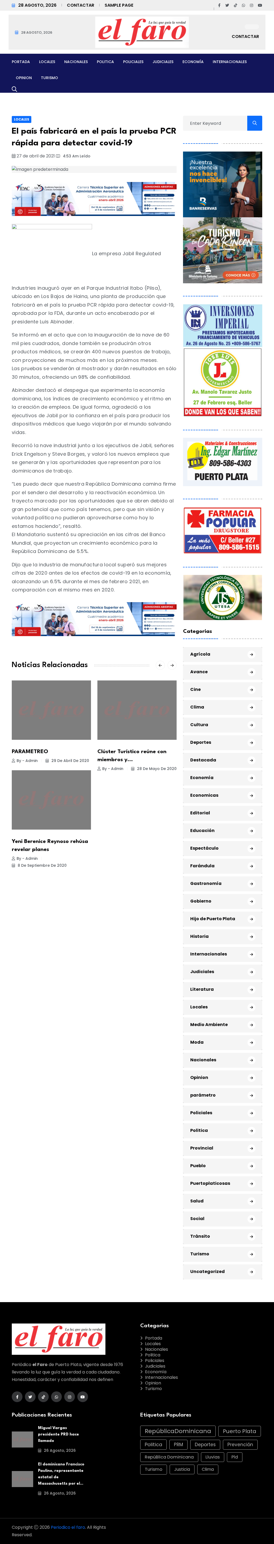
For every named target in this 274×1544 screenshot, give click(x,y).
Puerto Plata (239, 1431)
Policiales (133, 61)
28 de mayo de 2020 (156, 768)
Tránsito (200, 1236)
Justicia (182, 1469)
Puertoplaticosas (210, 1183)
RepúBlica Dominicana (169, 1457)
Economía (193, 61)
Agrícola (200, 654)
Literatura (202, 989)
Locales (47, 61)
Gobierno (200, 901)
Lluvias (213, 1457)
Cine (195, 689)
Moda (197, 1042)
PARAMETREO (30, 751)
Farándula (202, 866)
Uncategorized (207, 1271)
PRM (178, 1444)
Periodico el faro (68, 1527)
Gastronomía (206, 883)
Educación (202, 830)
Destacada (203, 760)
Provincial (201, 1148)
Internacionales (230, 61)
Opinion (24, 77)
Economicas (204, 795)
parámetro (203, 1095)
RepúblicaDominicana (178, 1431)
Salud (197, 1201)
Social (197, 1219)
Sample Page (119, 5)
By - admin (27, 760)
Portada (21, 61)
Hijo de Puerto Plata (212, 919)
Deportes (200, 742)
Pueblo (198, 1166)
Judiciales (163, 61)
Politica (105, 61)
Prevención (240, 1444)
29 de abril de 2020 (69, 760)
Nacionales (76, 61)
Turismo (49, 77)
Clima (197, 707)
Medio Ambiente (209, 1024)
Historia (199, 936)
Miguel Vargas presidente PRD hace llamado (58, 1434)
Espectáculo (204, 848)
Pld (234, 1457)
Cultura (199, 725)
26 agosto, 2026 (59, 1450)
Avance (199, 672)
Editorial (200, 813)
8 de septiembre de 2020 (42, 865)
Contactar (80, 5)
